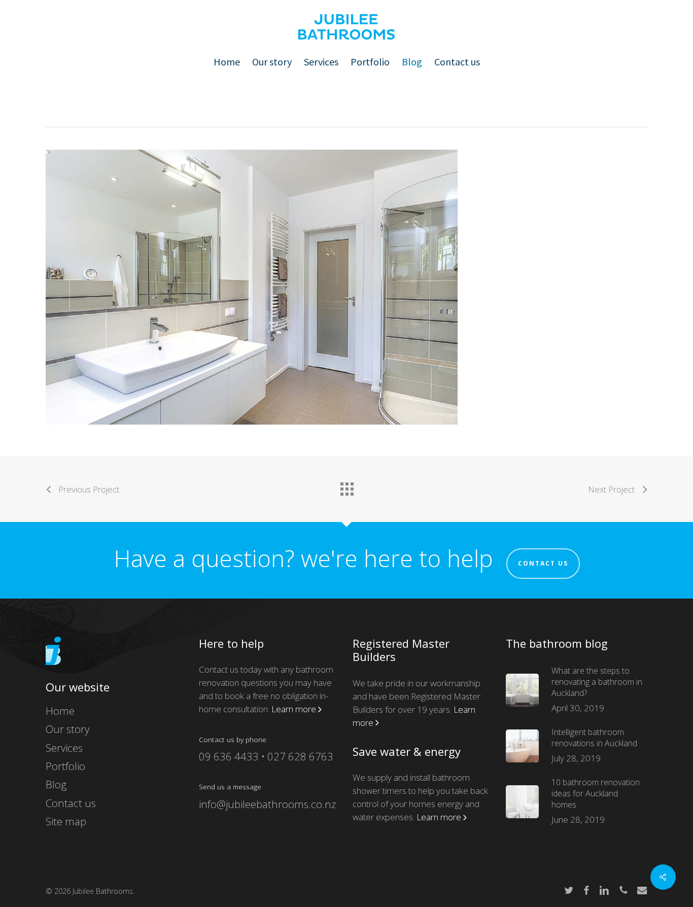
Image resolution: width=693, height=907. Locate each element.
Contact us (543, 563)
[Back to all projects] (346, 486)
